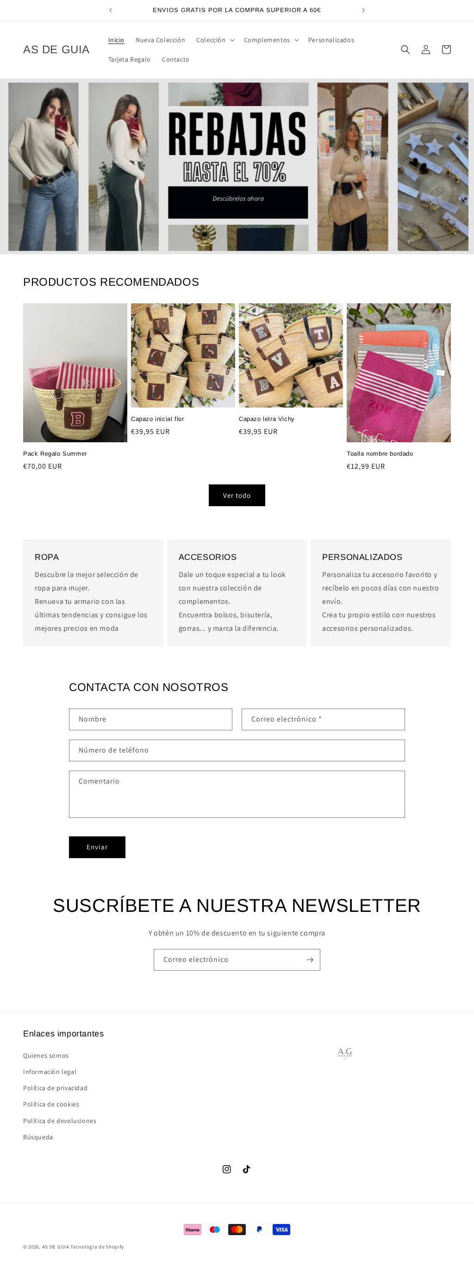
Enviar (97, 846)
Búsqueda (38, 1137)
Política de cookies (51, 1104)
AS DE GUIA (55, 1246)
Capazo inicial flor (157, 418)
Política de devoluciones (59, 1121)
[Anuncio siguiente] (363, 10)
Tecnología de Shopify (97, 1246)
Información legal (49, 1071)
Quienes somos (46, 1055)
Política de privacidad (55, 1088)
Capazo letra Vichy (267, 418)
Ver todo (237, 495)
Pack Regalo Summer (55, 453)
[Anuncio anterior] (110, 10)
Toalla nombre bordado (380, 453)
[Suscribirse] (309, 960)
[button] (214, 40)
